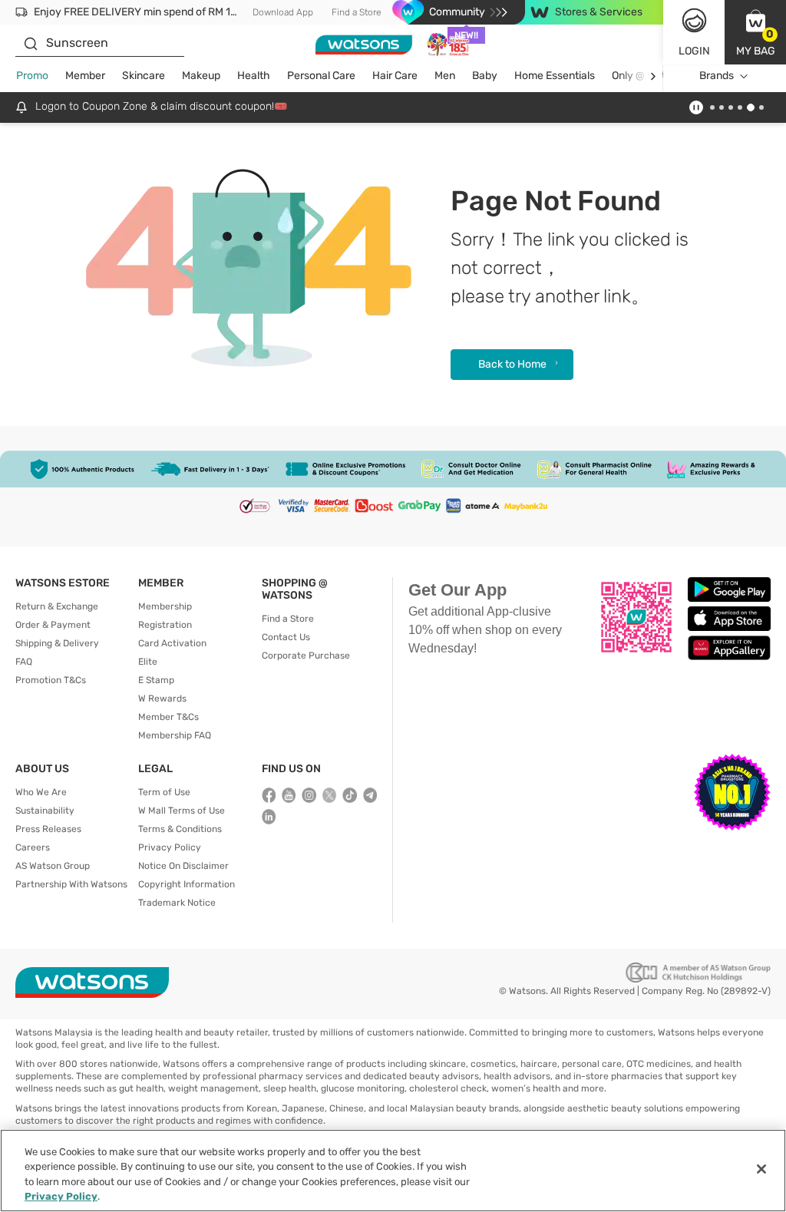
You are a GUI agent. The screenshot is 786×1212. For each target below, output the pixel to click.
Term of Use (164, 792)
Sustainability (44, 810)
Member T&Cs (168, 717)
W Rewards (162, 698)
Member (85, 75)
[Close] (761, 1169)
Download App (283, 12)
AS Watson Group (52, 865)
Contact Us (286, 637)
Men (444, 75)
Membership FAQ (174, 735)
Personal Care (321, 75)
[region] (393, 1170)
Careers (32, 847)
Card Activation (172, 643)
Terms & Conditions (180, 829)
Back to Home (512, 364)
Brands (716, 75)
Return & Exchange (56, 606)
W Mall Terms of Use (181, 810)
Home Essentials (554, 75)
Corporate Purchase (306, 655)
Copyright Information (186, 884)
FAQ (23, 661)
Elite (147, 661)
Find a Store (356, 12)
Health (253, 75)
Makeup (201, 75)
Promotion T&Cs (50, 680)
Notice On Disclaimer (183, 865)
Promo (32, 75)
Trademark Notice (177, 902)
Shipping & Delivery (57, 643)
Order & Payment (53, 624)
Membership (165, 606)
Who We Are (41, 792)
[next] (652, 76)
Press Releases (48, 829)
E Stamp (156, 680)
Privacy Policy (169, 847)
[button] (755, 32)
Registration (165, 624)
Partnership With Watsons (71, 884)
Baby (484, 75)
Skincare (143, 75)
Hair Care (395, 75)
